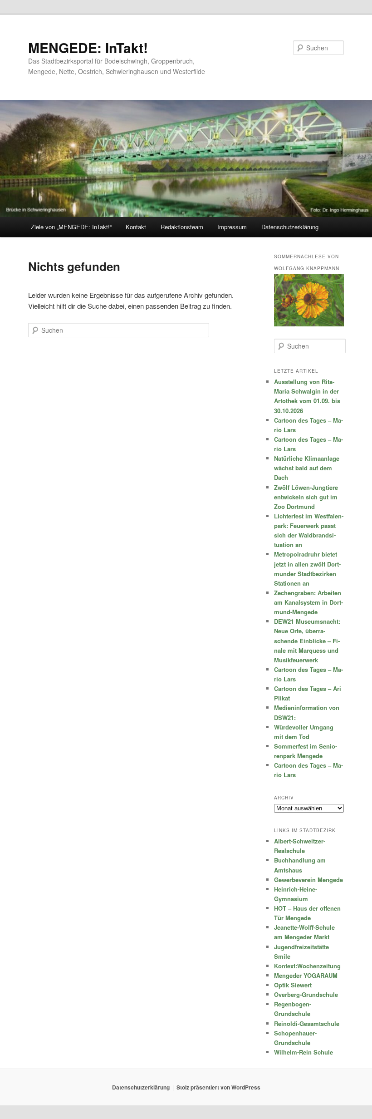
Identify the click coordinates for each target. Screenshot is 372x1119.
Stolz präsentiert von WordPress (218, 1087)
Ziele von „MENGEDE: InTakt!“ (71, 226)
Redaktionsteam (182, 226)
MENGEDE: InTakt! (88, 47)
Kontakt (136, 226)
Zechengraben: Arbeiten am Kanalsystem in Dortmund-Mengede (308, 602)
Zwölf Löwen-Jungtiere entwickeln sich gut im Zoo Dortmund (306, 497)
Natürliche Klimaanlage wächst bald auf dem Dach (306, 468)
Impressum (232, 226)
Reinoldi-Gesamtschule (306, 1023)
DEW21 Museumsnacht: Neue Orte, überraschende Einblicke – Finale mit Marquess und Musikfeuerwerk (307, 640)
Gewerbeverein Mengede (308, 879)
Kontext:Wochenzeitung (307, 965)
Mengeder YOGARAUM (306, 975)
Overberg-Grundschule (306, 994)
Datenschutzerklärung (289, 226)
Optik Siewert (293, 985)
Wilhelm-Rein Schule (303, 1052)
